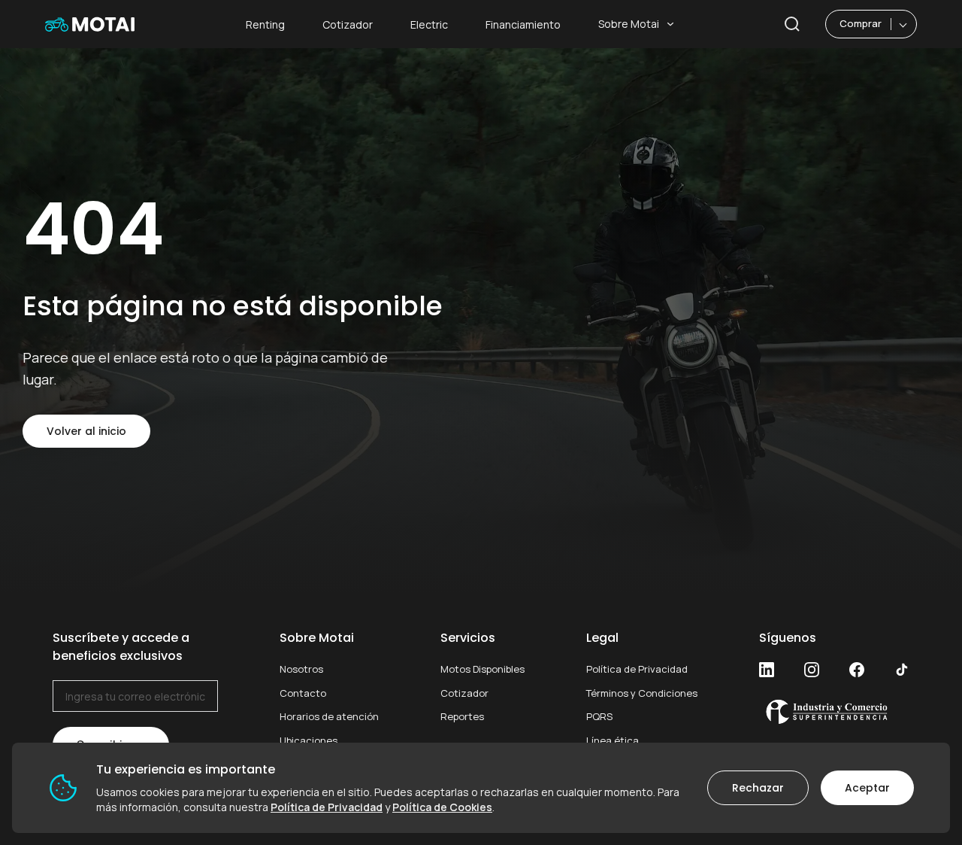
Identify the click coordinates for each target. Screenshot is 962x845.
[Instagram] (811, 669)
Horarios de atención (329, 716)
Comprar (860, 23)
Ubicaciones (308, 740)
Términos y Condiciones (641, 693)
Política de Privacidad (637, 669)
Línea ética (612, 740)
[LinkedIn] (766, 669)
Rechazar (758, 787)
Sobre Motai (628, 24)
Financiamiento (523, 24)
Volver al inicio (86, 431)
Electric (429, 24)
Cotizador (347, 24)
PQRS (599, 716)
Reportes (462, 716)
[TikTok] (901, 669)
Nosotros (301, 669)
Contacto (303, 693)
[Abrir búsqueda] (792, 24)
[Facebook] (856, 669)
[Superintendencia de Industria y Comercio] (834, 711)
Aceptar (867, 787)
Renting (265, 24)
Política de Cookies (442, 807)
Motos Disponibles (482, 669)
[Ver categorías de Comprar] (903, 24)
